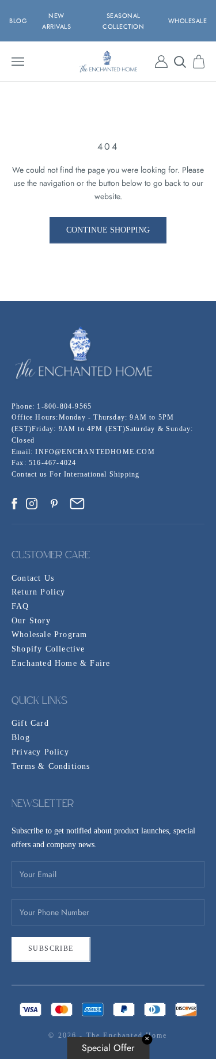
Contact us (31, 474)
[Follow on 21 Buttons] (77, 503)
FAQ (20, 606)
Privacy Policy (40, 752)
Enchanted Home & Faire (61, 663)
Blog (21, 737)
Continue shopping (108, 230)
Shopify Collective (48, 649)
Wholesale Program (49, 634)
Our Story (31, 620)
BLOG (18, 20)
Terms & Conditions (51, 766)
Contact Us (33, 578)
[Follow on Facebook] (14, 503)
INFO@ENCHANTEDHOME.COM (94, 452)
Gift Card (30, 723)
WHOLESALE (187, 20)
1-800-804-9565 (64, 406)
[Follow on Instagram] (32, 503)
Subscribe (51, 948)
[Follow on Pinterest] (54, 503)
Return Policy (39, 592)
